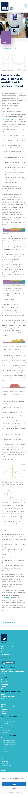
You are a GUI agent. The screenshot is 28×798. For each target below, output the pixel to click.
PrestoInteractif (6, 730)
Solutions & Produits (8, 735)
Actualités (4, 711)
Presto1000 (5, 763)
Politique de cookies (14, 795)
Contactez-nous (5, 652)
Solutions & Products (9, 717)
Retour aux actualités (10, 48)
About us (3, 680)
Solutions (4, 719)
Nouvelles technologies (8, 696)
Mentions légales (6, 654)
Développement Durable (8, 707)
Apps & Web (4, 761)
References (4, 684)
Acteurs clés (4, 698)
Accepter (14, 784)
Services (3, 770)
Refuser (14, 788)
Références (4, 709)
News (2, 688)
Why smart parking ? (8, 667)
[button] (25, 774)
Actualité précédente (8, 622)
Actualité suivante (20, 626)
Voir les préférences (14, 792)
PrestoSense (5, 759)
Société (3, 702)
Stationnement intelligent (10, 692)
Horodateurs (4, 749)
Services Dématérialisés (8, 742)
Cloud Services (6, 723)
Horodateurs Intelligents (8, 740)
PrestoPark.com (6, 768)
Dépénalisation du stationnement (11, 747)
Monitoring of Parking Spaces (10, 725)
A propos (3, 704)
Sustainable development (8, 682)
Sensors (3, 756)
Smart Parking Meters (8, 721)
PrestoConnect (6, 732)
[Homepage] (8, 6)
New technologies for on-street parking (12, 671)
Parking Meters (5, 728)
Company (4, 677)
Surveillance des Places (8, 744)
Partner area (9, 662)
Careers (3, 686)
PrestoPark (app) (6, 765)
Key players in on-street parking (10, 674)
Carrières (4, 713)
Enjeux (3, 694)
